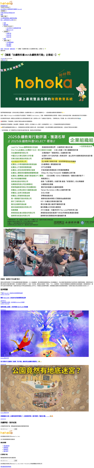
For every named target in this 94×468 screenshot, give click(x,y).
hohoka (3, 58)
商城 (2, 14)
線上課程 (10, 18)
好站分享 (7, 12)
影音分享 (12, 12)
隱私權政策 (6, 445)
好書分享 (3, 12)
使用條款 (8, 466)
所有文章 (6, 48)
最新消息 (5, 5)
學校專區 (14, 18)
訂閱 (12, 20)
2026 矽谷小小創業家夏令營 (8, 9)
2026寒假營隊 (4, 18)
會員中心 (8, 20)
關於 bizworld (18, 9)
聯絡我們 (6, 449)
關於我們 (6, 451)
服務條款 (6, 447)
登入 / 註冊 (3, 20)
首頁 (2, 5)
